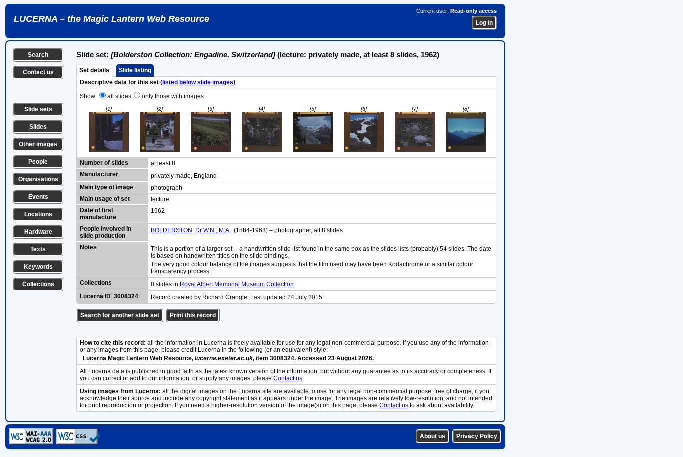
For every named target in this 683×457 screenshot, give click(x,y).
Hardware (38, 232)
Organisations (38, 179)
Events (38, 197)
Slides (38, 127)
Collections (38, 284)
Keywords (38, 267)
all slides (120, 96)
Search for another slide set (120, 315)
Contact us (38, 72)
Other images (38, 144)
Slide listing (135, 70)
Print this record (193, 315)
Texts (38, 249)
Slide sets (38, 109)
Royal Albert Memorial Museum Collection (237, 284)
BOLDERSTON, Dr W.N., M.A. (191, 230)
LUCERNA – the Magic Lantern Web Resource (112, 19)
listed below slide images (198, 82)
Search (38, 55)
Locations (38, 214)
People (38, 162)
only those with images (173, 96)
